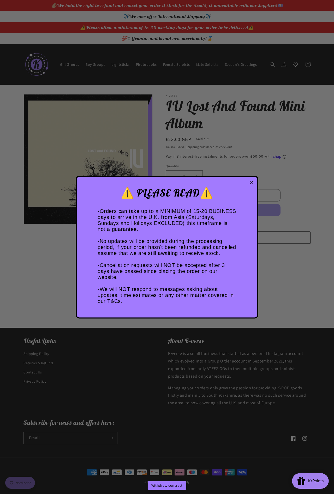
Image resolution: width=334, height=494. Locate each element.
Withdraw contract (167, 485)
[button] (251, 183)
